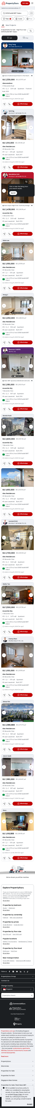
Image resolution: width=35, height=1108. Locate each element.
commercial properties (8, 1052)
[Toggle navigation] (32, 3)
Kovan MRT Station (8, 961)
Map (26, 38)
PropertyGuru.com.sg (7, 1031)
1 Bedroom (12, 908)
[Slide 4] (17, 71)
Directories (5, 1066)
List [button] (11, 38)
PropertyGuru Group (8, 976)
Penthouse (6, 951)
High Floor (14, 951)
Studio (5, 908)
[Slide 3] (15, 71)
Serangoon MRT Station (23, 961)
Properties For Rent (8, 1076)
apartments (26, 1048)
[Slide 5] (19, 71)
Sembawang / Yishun (25, 941)
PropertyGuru (6, 1061)
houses (26, 1050)
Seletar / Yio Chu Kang (10, 941)
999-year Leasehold (16, 917)
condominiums (17, 1048)
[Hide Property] (26, 51)
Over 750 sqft (7, 934)
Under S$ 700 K (18, 925)
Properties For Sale (7, 1071)
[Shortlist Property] (30, 51)
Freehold (5, 917)
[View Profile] (17, 45)
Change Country (7, 986)
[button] (3, 25)
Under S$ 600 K (7, 925)
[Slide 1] (12, 258)
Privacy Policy (18, 1094)
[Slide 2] (13, 71)
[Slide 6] (21, 71)
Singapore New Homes (9, 1080)
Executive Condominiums (15, 1050)
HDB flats (4, 1050)
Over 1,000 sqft (17, 934)
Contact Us (5, 981)
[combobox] (16, 13)
